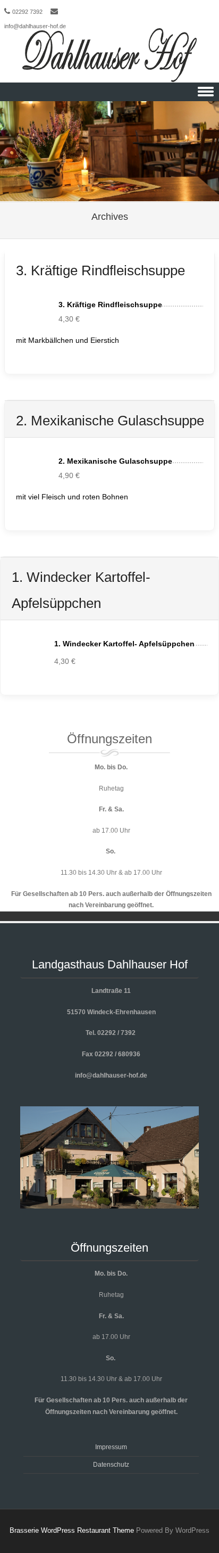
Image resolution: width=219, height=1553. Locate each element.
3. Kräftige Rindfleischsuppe (100, 270)
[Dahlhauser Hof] (109, 55)
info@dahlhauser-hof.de (35, 26)
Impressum (111, 1447)
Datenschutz (111, 1464)
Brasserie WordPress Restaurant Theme (72, 1530)
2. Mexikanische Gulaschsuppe (110, 421)
